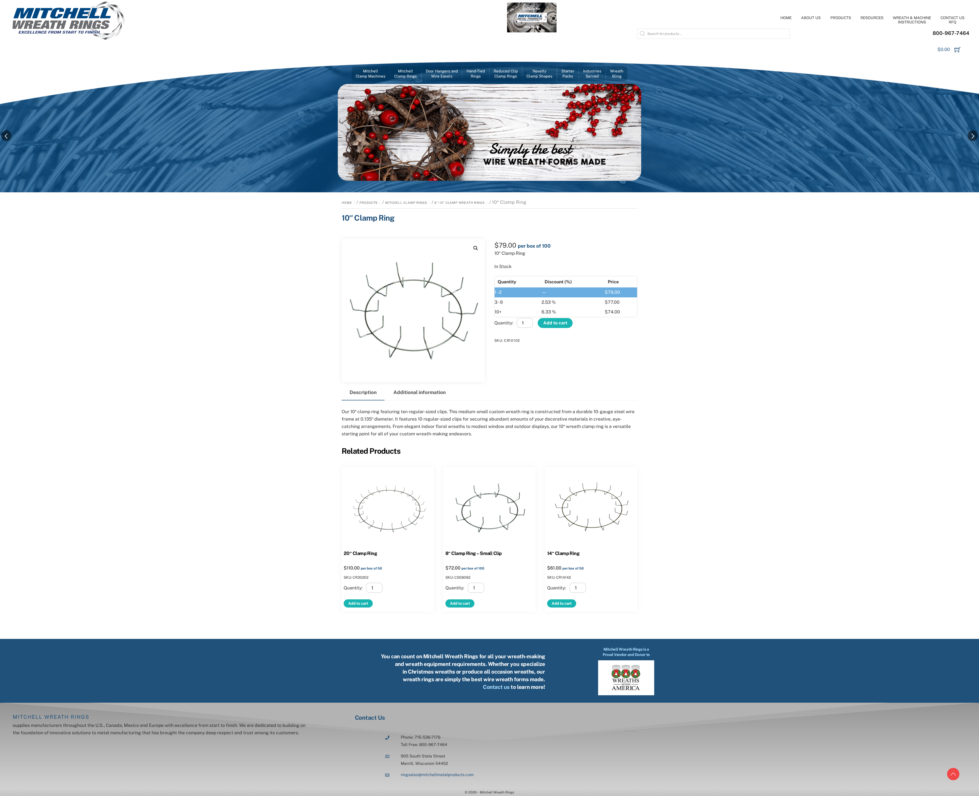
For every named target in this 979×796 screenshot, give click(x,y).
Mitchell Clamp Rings (406, 203)
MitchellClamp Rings (405, 73)
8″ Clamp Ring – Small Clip (473, 553)
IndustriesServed (592, 73)
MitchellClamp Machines (370, 73)
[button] (475, 248)
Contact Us (370, 717)
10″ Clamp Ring (368, 217)
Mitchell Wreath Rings (51, 717)
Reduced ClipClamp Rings (506, 73)
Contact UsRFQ (952, 20)
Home (786, 18)
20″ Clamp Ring (360, 553)
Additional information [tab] (419, 392)
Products (840, 18)
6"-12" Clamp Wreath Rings (459, 203)
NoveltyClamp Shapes (539, 73)
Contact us (496, 687)
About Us (811, 18)
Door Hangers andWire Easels (442, 73)
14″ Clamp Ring (563, 553)
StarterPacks (567, 73)
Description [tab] (363, 392)
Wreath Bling (616, 73)
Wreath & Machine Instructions (912, 20)
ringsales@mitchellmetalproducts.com (437, 774)
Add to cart (555, 322)
